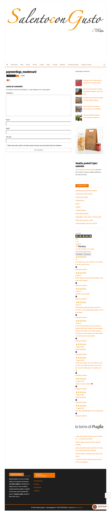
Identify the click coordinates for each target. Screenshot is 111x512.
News (21, 65)
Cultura (48, 65)
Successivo (87, 254)
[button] (100, 507)
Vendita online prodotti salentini (83, 194)
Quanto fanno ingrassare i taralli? (84, 220)
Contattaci (36, 491)
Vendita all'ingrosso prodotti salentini (85, 169)
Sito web (8, 137)
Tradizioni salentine (80, 210)
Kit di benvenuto (38, 481)
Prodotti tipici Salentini (81, 197)
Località (41, 65)
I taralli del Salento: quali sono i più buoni (86, 223)
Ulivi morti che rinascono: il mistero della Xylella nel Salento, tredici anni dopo (93, 91)
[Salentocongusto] (7, 65)
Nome (8, 120)
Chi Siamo (36, 484)
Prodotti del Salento (73, 65)
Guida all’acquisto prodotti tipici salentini (86, 190)
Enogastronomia (79, 200)
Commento (10, 93)
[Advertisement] (55, 45)
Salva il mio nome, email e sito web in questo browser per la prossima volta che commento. (35, 145)
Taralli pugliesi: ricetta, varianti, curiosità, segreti (88, 217)
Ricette (28, 65)
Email (8, 128)
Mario (23, 75)
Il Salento (77, 207)
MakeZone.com (78, 507)
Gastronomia (14, 65)
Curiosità (55, 65)
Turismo (35, 65)
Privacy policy (37, 487)
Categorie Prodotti (86, 65)
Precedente (79, 254)
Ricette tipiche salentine (82, 213)
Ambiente (62, 65)
